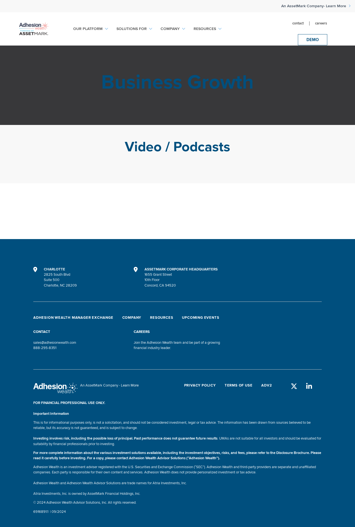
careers (321, 23)
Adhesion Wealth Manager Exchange (73, 317)
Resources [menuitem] (205, 28)
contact (298, 23)
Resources (161, 317)
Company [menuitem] (170, 28)
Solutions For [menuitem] (131, 28)
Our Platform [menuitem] (88, 28)
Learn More (130, 385)
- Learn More (335, 6)
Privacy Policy (200, 385)
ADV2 (266, 385)
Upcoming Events (200, 317)
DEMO (312, 39)
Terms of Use (239, 385)
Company (131, 317)
